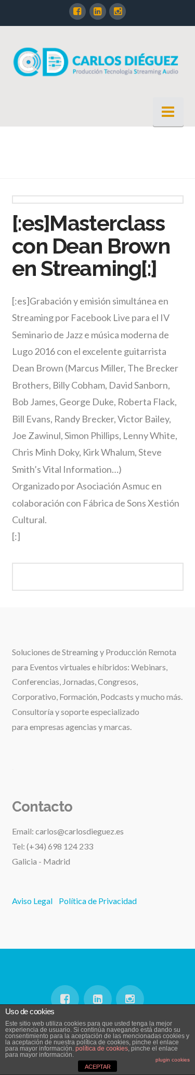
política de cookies (101, 1048)
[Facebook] (77, 11)
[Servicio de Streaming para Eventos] (98, 61)
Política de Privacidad (98, 901)
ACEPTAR (98, 1067)
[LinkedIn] (97, 11)
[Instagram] (117, 11)
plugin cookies (172, 1060)
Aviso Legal (32, 901)
